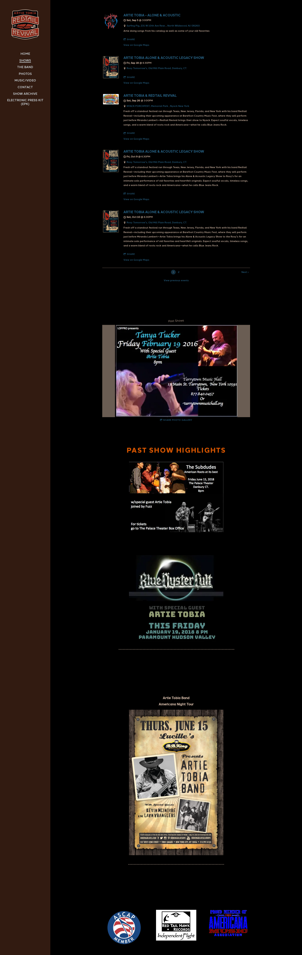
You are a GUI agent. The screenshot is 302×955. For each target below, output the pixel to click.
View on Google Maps (136, 45)
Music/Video (25, 80)
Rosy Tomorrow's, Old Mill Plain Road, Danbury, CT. (157, 68)
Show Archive (25, 94)
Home (25, 54)
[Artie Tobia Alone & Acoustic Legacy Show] (111, 77)
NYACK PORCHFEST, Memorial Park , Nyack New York (158, 106)
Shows (25, 60)
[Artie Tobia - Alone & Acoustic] (111, 28)
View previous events (176, 280)
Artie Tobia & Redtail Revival (150, 95)
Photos (25, 74)
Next (244, 272)
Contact (25, 87)
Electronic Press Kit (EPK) (25, 102)
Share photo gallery (177, 420)
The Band (25, 67)
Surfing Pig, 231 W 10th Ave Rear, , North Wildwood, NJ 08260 (163, 25)
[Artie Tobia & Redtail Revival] (111, 103)
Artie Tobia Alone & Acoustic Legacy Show (163, 58)
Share (131, 39)
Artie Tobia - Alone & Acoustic (152, 15)
